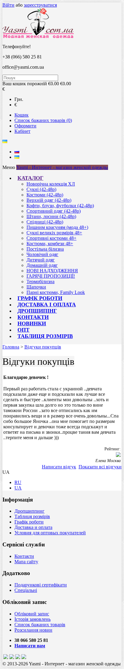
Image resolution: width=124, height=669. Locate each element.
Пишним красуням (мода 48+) (57, 227)
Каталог (30, 178)
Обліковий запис (31, 613)
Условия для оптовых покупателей (50, 532)
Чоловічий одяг (42, 254)
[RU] (16, 151)
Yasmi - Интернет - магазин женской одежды (62, 167)
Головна (10, 346)
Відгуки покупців (42, 346)
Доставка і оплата (46, 305)
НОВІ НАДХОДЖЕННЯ (52, 270)
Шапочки (36, 286)
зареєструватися (40, 5)
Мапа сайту (26, 561)
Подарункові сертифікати (40, 584)
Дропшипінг (37, 311)
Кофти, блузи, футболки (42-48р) (60, 205)
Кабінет (22, 131)
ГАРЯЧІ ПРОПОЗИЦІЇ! (50, 276)
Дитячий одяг (40, 259)
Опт (23, 330)
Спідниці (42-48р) (44, 221)
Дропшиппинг (29, 511)
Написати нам (29, 645)
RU (17, 482)
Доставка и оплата (33, 527)
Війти (8, 5)
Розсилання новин (33, 630)
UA (18, 487)
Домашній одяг (42, 265)
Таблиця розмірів (45, 336)
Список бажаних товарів (39, 624)
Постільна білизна (45, 249)
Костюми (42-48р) (44, 194)
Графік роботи (39, 298)
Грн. (18, 99)
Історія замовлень (32, 619)
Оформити (25, 125)
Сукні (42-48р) (41, 189)
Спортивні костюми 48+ (51, 238)
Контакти (33, 317)
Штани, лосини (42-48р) (51, 216)
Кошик (21, 114)
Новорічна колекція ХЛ (50, 183)
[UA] (16, 157)
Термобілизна (40, 281)
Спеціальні (25, 590)
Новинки (31, 323)
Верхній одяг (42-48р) (48, 200)
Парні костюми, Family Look (55, 292)
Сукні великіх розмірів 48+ (54, 232)
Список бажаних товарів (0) (43, 120)
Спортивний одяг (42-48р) (53, 211)
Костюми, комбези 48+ (49, 243)
